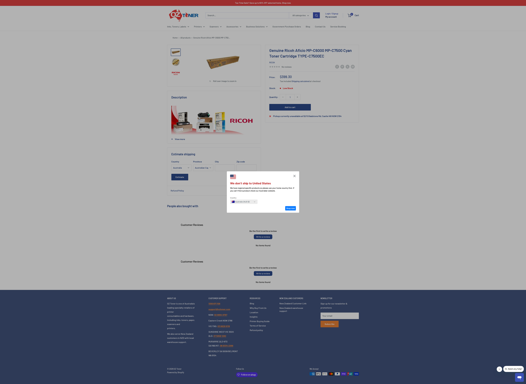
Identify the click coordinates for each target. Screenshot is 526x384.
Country (233, 198)
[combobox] (241, 201)
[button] (294, 177)
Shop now (290, 208)
